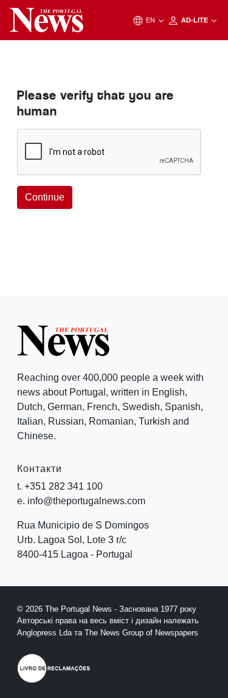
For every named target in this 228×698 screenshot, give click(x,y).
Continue (44, 197)
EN (151, 20)
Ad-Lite (195, 20)
